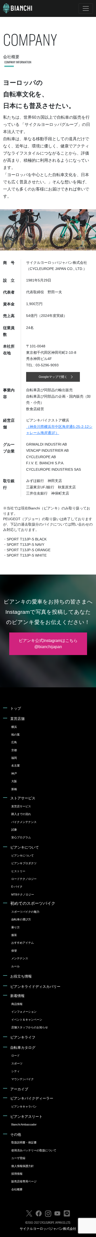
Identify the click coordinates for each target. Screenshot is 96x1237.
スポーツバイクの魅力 (25, 911)
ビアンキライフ (22, 1037)
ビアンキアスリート (26, 1116)
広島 (14, 742)
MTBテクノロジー (22, 894)
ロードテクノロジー (24, 878)
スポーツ (17, 1063)
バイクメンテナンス (24, 821)
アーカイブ (19, 1089)
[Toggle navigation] (86, 8)
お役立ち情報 (21, 976)
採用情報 (17, 1173)
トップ (15, 708)
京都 (14, 750)
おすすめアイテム (22, 942)
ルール (15, 966)
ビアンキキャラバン (24, 1106)
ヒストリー (18, 871)
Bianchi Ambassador (24, 1124)
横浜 (14, 726)
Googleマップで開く (53, 377)
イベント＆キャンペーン (26, 1019)
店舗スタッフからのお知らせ (29, 1027)
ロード (15, 1055)
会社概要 (17, 1189)
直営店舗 (17, 719)
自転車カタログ (22, 1047)
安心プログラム (21, 837)
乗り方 (15, 927)
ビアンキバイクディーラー (31, 1098)
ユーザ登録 (18, 1158)
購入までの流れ (21, 814)
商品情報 (17, 1003)
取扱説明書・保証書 (24, 1142)
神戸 (14, 773)
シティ (15, 1071)
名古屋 (15, 765)
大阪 (14, 781)
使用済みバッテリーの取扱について (33, 1150)
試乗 (14, 829)
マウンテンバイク (22, 1079)
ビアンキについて (24, 847)
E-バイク (17, 886)
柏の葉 (15, 734)
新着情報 (17, 996)
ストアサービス (22, 798)
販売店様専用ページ (24, 1181)
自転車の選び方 (21, 919)
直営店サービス (21, 806)
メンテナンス (19, 958)
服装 (14, 935)
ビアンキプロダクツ (24, 863)
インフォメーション (24, 1011)
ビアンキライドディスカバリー (35, 986)
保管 (14, 950)
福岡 (14, 757)
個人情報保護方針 (22, 1166)
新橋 (14, 789)
